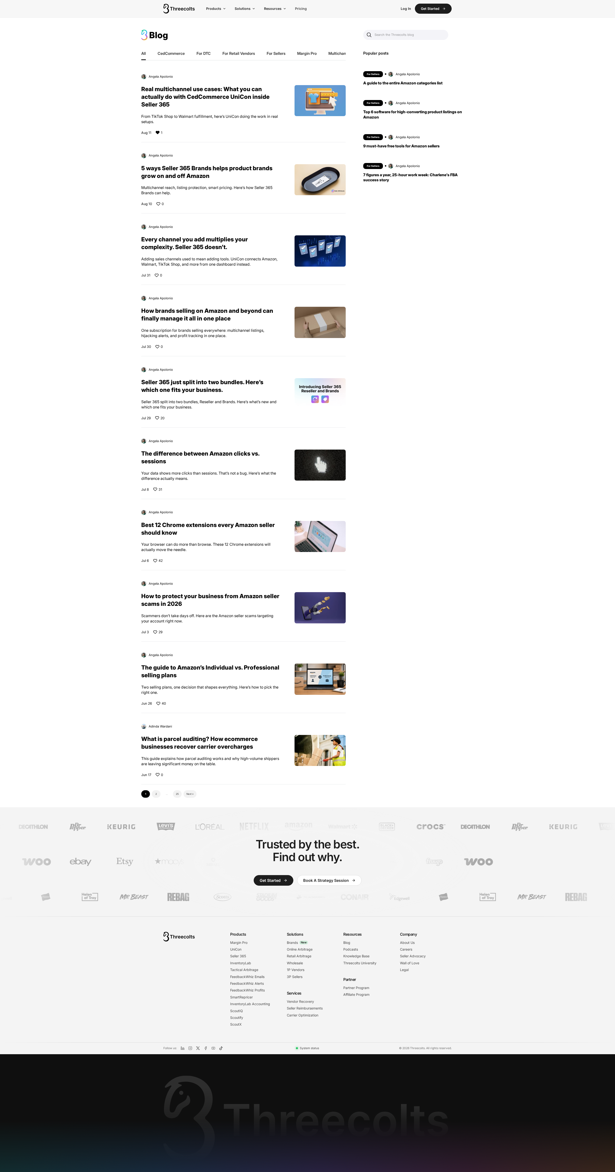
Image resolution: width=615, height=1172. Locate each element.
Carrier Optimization (302, 1015)
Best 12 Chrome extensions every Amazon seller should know (208, 528)
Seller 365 (238, 956)
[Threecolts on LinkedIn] (182, 1048)
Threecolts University (359, 963)
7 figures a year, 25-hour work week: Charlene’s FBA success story (410, 177)
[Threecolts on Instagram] (190, 1048)
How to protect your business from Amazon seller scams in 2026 (210, 600)
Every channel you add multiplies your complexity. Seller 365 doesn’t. (194, 243)
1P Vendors (295, 970)
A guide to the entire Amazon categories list (403, 83)
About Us (407, 942)
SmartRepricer (241, 997)
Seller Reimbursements (305, 1008)
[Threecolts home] (179, 8)
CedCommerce (171, 53)
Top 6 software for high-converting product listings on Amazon (412, 114)
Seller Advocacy (413, 956)
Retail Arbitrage (299, 956)
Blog (346, 942)
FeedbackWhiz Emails (247, 977)
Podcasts (350, 949)
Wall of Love (409, 963)
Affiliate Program (356, 994)
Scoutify (236, 1017)
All (143, 53)
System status (309, 1048)
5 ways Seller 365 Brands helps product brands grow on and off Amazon (206, 172)
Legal (404, 970)
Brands (297, 942)
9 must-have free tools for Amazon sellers (401, 146)
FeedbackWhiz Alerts (247, 983)
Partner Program (356, 988)
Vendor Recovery (300, 1001)
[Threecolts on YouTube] (213, 1048)
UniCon (235, 949)
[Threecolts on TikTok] (221, 1048)
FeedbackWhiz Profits (247, 990)
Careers (406, 949)
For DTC (204, 53)
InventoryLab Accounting (250, 1004)
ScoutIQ (236, 1011)
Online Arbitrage (300, 949)
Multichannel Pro (343, 53)
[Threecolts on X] (198, 1048)
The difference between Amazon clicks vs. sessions (200, 457)
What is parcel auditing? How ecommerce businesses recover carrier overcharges (199, 742)
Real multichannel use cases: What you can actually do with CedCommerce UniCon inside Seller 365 (205, 96)
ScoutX (236, 1024)
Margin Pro (307, 53)
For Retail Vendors (238, 53)
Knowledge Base (356, 956)
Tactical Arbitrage (244, 970)
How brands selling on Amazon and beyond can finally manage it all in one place (207, 314)
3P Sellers (294, 977)
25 (177, 794)
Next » (190, 794)
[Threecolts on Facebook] (206, 1048)
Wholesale (295, 963)
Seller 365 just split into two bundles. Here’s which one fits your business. (202, 386)
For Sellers (276, 53)
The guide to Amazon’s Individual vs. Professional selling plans (210, 671)
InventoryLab (240, 963)
